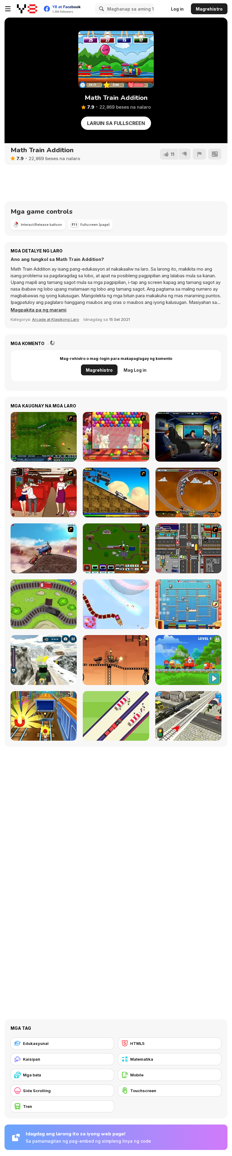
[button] (38, 310)
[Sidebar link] (8, 9)
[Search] (100, 8)
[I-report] (199, 154)
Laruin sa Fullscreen (116, 123)
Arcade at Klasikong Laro (55, 319)
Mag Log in (135, 370)
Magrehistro (209, 9)
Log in (177, 9)
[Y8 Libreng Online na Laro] (27, 8)
